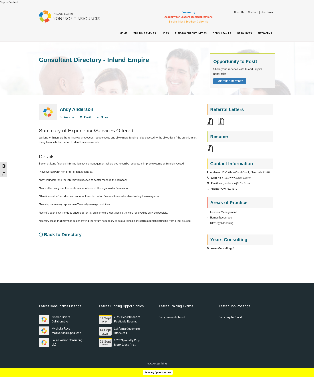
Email (87, 117)
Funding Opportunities (158, 372)
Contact (253, 12)
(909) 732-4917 (228, 188)
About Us (239, 12)
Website (68, 117)
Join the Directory (230, 81)
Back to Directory (62, 234)
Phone (104, 117)
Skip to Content (9, 2)
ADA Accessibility (157, 363)
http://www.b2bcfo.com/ (236, 177)
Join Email (267, 12)
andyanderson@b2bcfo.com (235, 183)
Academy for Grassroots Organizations (188, 16)
